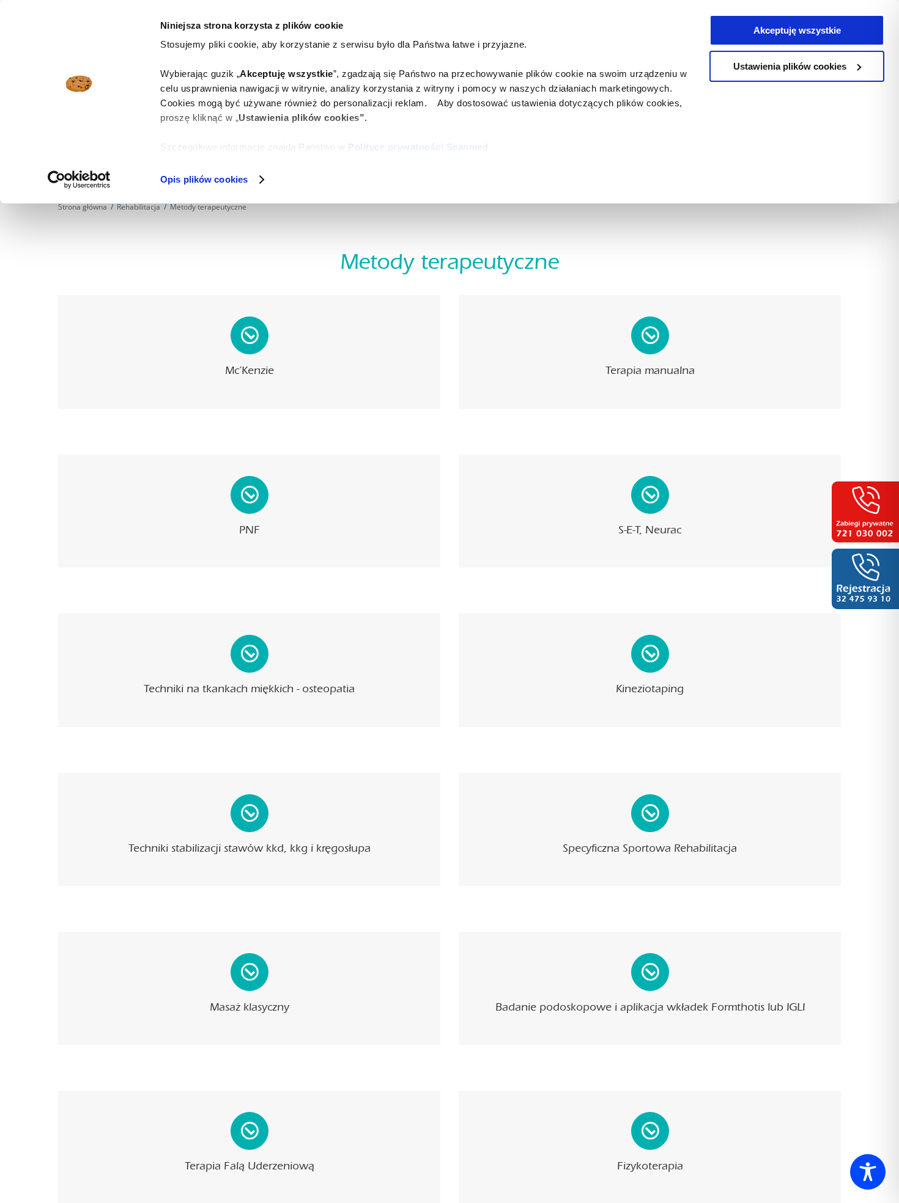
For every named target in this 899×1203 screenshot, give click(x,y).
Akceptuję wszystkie (797, 30)
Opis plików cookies (204, 179)
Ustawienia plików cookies (789, 66)
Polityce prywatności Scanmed (418, 147)
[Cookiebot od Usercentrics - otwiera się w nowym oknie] (79, 179)
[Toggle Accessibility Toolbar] (868, 1172)
